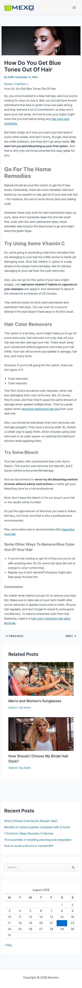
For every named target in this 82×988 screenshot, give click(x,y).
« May (8, 945)
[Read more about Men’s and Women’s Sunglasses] (40, 678)
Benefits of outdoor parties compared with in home (37, 827)
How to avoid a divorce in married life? (28, 846)
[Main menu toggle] (74, 8)
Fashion (12, 707)
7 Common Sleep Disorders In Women (29, 833)
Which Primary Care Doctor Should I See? (30, 821)
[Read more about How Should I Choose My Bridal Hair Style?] (40, 733)
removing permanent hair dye (40, 409)
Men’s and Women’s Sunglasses (34, 701)
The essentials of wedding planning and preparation (38, 839)
